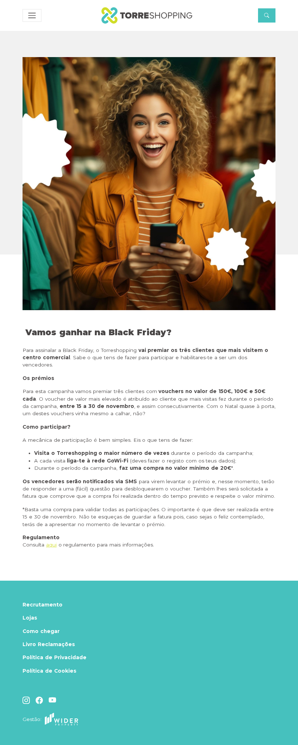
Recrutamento (43, 605)
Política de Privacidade (54, 657)
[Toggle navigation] (32, 15)
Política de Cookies (49, 671)
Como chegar (41, 631)
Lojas (30, 618)
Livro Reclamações (49, 644)
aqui (51, 545)
